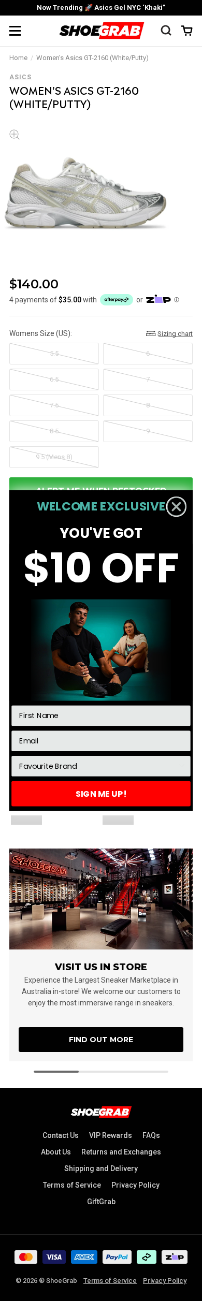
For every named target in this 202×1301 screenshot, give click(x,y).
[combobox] (98, 766)
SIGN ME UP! (101, 793)
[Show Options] (181, 766)
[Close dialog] (176, 507)
